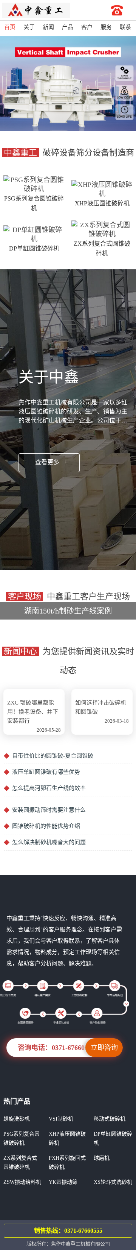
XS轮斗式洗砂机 (113, 1182)
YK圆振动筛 (63, 1182)
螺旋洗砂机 (16, 1119)
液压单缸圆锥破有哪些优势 (46, 772)
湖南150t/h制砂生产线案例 (72, 603)
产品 (67, 27)
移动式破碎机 (109, 1119)
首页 (9, 27)
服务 (106, 27)
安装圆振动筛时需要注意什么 (49, 810)
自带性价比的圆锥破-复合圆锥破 (52, 756)
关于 (29, 27)
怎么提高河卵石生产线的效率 (49, 788)
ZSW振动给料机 (22, 1182)
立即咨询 (104, 1047)
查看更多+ (49, 462)
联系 (125, 27)
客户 (87, 27)
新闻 (48, 27)
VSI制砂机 (61, 1119)
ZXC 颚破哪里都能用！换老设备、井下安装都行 (32, 712)
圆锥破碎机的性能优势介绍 (46, 826)
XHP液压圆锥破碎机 (102, 203)
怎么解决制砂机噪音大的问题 (49, 842)
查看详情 (71, 616)
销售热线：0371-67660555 (68, 1230)
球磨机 (102, 1158)
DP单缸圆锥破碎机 (34, 248)
